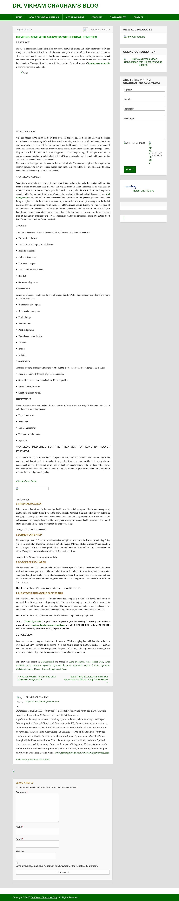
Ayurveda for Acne (62, 665)
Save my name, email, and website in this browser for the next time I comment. (57, 866)
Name (19, 827)
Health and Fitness (143, 190)
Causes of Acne (41, 668)
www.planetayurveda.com (68, 752)
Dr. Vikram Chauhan (100, 29)
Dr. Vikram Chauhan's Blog (56, 6)
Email (19, 839)
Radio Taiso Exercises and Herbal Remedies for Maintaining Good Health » (86, 679)
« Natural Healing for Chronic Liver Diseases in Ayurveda (37, 678)
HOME (19, 17)
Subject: (129, 109)
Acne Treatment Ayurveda (38, 665)
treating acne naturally (99, 63)
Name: (128, 89)
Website (20, 851)
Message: (130, 118)
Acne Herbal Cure (94, 661)
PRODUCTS (96, 17)
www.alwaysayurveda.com (95, 752)
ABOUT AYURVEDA (75, 17)
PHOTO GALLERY (118, 17)
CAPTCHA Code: (157, 154)
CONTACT (138, 17)
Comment (21, 792)
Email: (128, 99)
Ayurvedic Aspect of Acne (86, 665)
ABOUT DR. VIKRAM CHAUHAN (44, 17)
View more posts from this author (33, 759)
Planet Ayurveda (32, 621)
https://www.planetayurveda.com (42, 701)
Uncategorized (47, 661)
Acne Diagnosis (76, 661)
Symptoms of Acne (57, 668)
